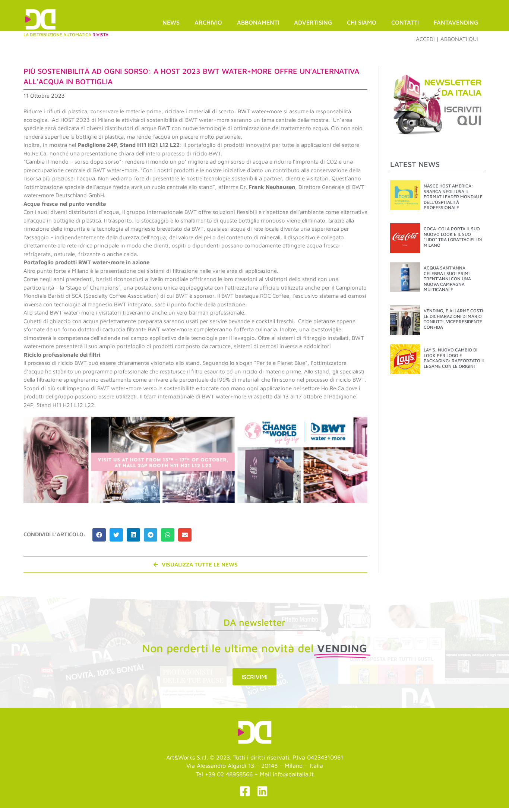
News (171, 22)
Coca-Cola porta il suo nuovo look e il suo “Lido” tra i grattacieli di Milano (453, 236)
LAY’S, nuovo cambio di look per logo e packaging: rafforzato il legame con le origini (454, 358)
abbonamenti (258, 22)
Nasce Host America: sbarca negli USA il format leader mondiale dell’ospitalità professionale (453, 196)
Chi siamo (361, 22)
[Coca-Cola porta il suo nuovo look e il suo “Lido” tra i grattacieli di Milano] (405, 238)
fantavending (456, 22)
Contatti (405, 22)
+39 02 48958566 (229, 774)
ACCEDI (425, 39)
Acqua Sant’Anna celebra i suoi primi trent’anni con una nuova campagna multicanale (447, 278)
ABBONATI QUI (459, 39)
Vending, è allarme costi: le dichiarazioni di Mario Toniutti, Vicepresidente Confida (454, 318)
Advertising (313, 22)
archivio (208, 22)
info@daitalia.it (293, 774)
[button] (99, 535)
